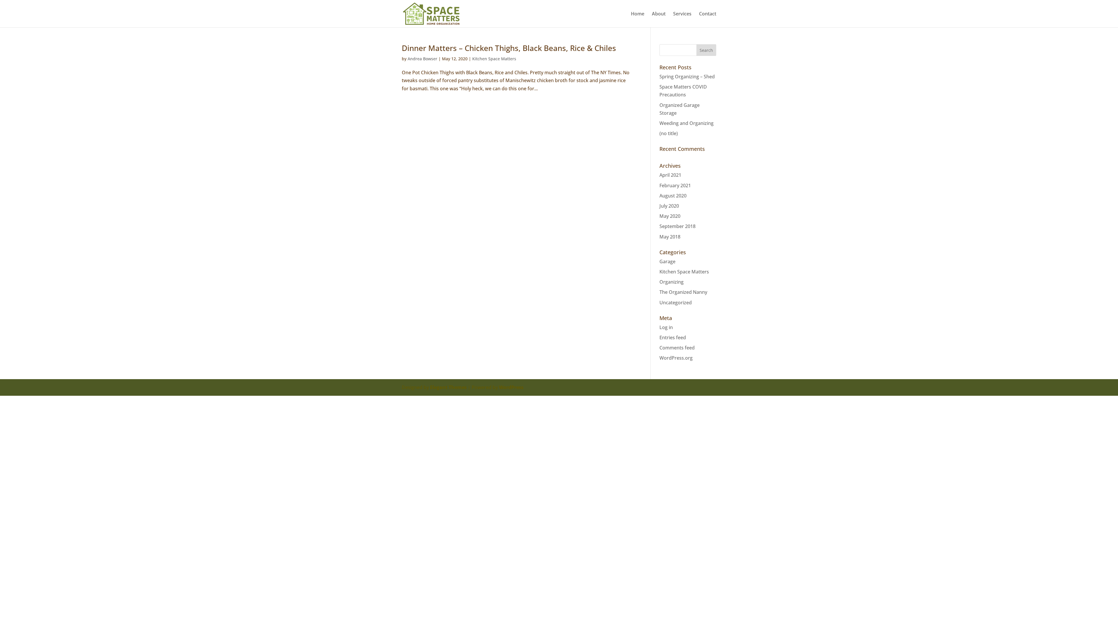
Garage (667, 261)
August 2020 (673, 195)
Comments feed (677, 347)
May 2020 (669, 216)
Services (682, 14)
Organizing (671, 282)
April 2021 (670, 175)
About (659, 14)
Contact (707, 14)
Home (637, 14)
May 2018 (669, 237)
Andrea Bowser (422, 58)
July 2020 (669, 206)
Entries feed (672, 337)
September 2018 (677, 226)
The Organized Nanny (683, 292)
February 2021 (675, 185)
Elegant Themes (448, 387)
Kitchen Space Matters (494, 58)
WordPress (511, 387)
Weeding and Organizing (686, 123)
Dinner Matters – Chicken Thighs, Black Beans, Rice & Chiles (509, 48)
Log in (666, 327)
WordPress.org (676, 358)
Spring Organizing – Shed (687, 76)
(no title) (668, 133)
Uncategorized (675, 302)
